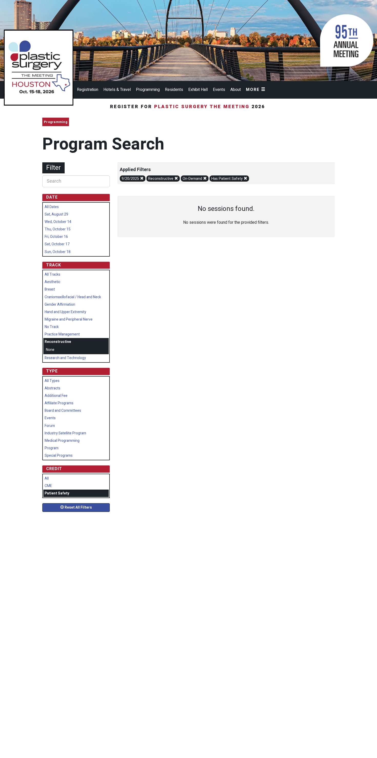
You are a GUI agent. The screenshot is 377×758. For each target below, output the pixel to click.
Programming (148, 90)
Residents (174, 90)
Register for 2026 (188, 106)
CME (48, 486)
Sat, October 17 (57, 244)
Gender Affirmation (60, 304)
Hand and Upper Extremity (65, 312)
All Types (52, 380)
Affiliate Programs (59, 403)
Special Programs (59, 455)
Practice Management (62, 334)
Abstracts (52, 388)
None (50, 349)
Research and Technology (65, 358)
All (47, 478)
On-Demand (193, 178)
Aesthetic (52, 282)
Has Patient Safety (227, 178)
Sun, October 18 (58, 252)
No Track (52, 327)
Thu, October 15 (58, 229)
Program (51, 448)
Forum (50, 425)
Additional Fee (56, 395)
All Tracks (52, 274)
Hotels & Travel (117, 90)
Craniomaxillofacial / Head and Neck (73, 297)
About (235, 90)
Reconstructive (161, 178)
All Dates (52, 207)
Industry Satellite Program (65, 433)
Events (219, 90)
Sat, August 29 (56, 214)
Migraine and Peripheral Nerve (69, 319)
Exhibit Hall (198, 90)
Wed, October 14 (58, 221)
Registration (87, 90)
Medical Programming (62, 440)
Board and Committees (63, 410)
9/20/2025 (131, 178)
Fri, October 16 (56, 236)
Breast (50, 289)
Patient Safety (57, 493)
